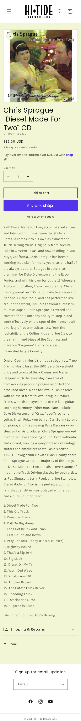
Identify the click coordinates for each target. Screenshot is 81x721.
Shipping (9, 147)
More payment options (40, 216)
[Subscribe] (62, 684)
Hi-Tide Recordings (45, 718)
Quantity (9, 168)
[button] (9, 11)
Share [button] (13, 644)
